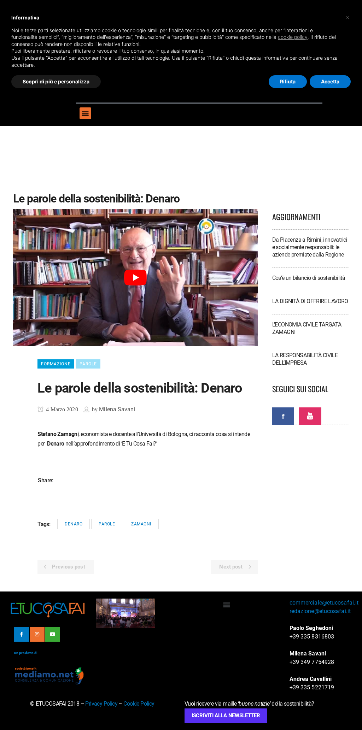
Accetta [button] (330, 81)
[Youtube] (52, 634)
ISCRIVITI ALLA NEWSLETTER (226, 715)
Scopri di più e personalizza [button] (56, 81)
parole (107, 524)
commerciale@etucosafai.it (324, 602)
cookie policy (293, 37)
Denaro (73, 524)
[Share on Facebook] (61, 480)
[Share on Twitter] (72, 480)
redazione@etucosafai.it (320, 611)
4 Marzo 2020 (61, 409)
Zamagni (141, 524)
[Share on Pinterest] (93, 480)
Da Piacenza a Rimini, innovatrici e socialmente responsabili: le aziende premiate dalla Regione (309, 247)
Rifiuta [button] (288, 81)
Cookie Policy (138, 703)
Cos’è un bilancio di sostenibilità (308, 278)
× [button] (347, 17)
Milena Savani (117, 409)
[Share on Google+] (83, 480)
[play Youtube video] (135, 277)
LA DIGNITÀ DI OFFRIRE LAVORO (310, 301)
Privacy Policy (101, 703)
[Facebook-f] (21, 634)
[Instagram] (37, 634)
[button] (85, 113)
